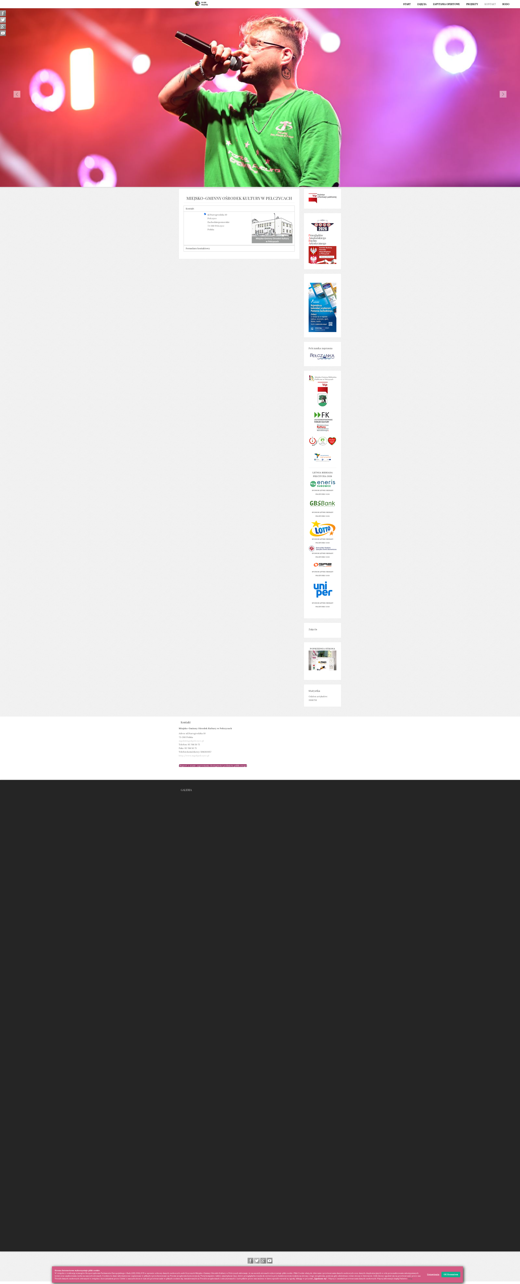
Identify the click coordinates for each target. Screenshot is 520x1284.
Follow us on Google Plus (263, 1261)
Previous (17, 94)
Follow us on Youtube (269, 1261)
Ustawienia (433, 1274)
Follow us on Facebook (250, 1261)
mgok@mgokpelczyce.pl (191, 740)
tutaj (409, 1278)
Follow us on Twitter (257, 1261)
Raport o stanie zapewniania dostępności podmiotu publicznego (213, 765)
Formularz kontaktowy (198, 248)
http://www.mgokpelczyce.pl (194, 755)
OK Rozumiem (451, 1274)
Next (503, 94)
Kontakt (190, 208)
